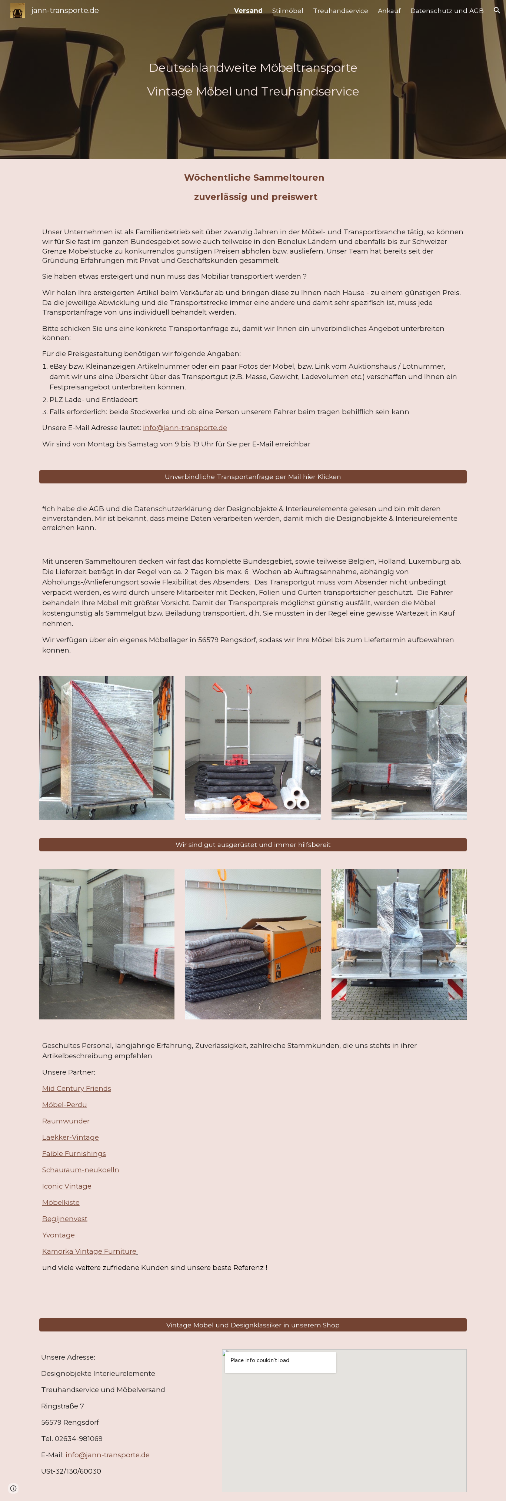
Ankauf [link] (389, 10)
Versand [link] (248, 10)
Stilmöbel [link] (287, 10)
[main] (253, 79)
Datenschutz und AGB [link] (447, 10)
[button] (497, 10)
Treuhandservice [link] (340, 10)
